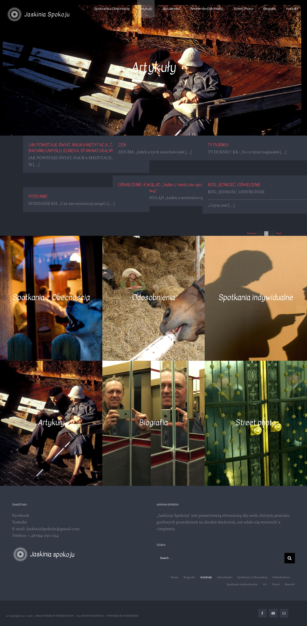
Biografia (189, 577)
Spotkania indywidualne (242, 585)
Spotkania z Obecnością (252, 577)
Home (174, 577)
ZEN (122, 145)
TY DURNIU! (218, 145)
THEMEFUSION (65, 616)
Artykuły (206, 577)
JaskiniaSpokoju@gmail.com (53, 529)
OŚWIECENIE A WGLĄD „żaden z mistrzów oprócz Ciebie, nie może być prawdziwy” (172, 188)
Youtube (19, 522)
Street (276, 585)
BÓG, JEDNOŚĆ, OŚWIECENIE (234, 185)
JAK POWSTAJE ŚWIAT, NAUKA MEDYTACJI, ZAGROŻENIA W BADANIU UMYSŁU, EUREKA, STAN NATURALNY (83, 148)
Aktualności (224, 577)
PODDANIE (38, 196)
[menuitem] (114, 9)
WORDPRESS (130, 616)
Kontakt (290, 585)
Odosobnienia (281, 577)
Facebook (20, 516)
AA (265, 585)
